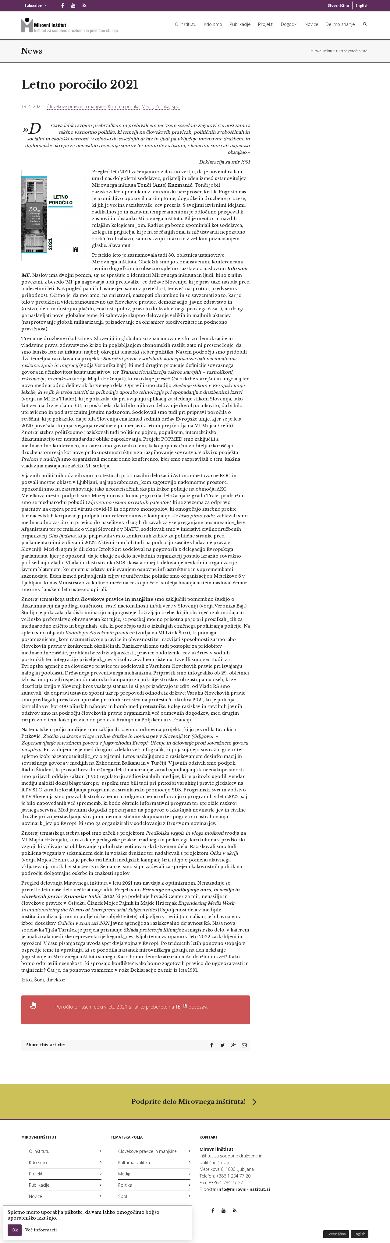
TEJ (178, 1006)
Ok (15, 1230)
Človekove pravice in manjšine (76, 106)
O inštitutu (186, 24)
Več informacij (41, 1230)
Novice (311, 24)
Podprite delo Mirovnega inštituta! (188, 1101)
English (362, 5)
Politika (162, 106)
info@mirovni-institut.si (243, 1189)
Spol (176, 106)
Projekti (266, 24)
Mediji (147, 106)
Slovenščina (338, 5)
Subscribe (33, 5)
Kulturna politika (124, 106)
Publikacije (240, 24)
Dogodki (289, 24)
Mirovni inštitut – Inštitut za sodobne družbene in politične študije (322, 50)
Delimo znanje (340, 24)
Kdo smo (213, 24)
